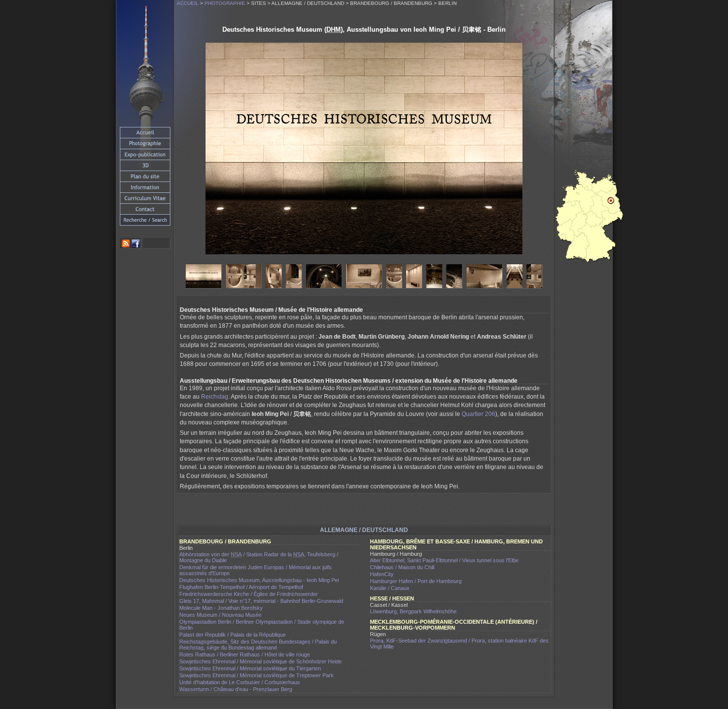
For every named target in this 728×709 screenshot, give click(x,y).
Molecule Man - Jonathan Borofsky (221, 608)
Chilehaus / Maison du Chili (402, 567)
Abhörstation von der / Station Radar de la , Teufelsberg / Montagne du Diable (258, 557)
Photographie (225, 3)
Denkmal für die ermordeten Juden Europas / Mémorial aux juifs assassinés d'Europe (255, 570)
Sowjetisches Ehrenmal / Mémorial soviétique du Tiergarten (250, 668)
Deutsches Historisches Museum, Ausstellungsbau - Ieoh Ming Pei (259, 580)
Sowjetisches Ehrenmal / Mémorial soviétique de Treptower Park (256, 675)
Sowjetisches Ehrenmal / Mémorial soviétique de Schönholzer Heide (260, 661)
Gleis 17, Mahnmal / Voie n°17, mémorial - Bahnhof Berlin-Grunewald (261, 601)
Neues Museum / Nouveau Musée (220, 615)
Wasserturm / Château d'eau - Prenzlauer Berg (235, 689)
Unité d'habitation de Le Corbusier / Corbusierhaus (239, 682)
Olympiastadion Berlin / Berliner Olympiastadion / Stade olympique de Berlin (261, 625)
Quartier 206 (478, 414)
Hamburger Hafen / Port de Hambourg (416, 581)
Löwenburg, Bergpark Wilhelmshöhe (413, 611)
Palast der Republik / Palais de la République (232, 635)
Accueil (188, 3)
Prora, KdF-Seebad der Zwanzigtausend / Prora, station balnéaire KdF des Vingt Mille (459, 644)
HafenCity (382, 574)
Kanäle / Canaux (390, 588)
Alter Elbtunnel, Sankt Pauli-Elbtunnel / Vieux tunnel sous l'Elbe (444, 560)
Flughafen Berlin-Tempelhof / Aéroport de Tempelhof (241, 587)
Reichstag (214, 397)
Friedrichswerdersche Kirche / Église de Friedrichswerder (248, 594)
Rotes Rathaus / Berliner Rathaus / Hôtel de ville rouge (244, 654)
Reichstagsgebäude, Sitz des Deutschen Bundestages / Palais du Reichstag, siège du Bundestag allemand (258, 644)
